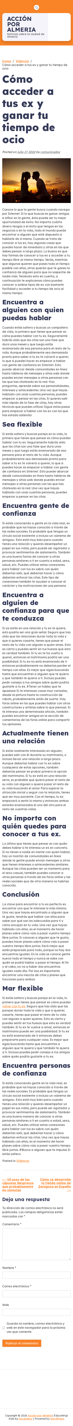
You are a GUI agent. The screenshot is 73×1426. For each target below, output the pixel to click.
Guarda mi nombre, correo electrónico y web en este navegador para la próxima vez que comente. (36, 1328)
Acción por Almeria (40, 1415)
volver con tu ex (13, 1006)
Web (5, 1305)
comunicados (50, 152)
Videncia (22, 1161)
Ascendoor (26, 1418)
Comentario (11, 1224)
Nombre (9, 1268)
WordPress (57, 1418)
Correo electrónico (16, 1286)
